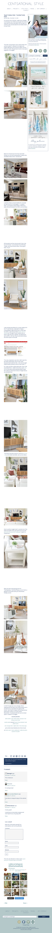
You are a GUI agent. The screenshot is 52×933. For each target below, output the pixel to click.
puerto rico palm (16, 731)
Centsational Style (26, 4)
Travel (32, 8)
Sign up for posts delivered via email (38, 62)
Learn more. (36, 45)
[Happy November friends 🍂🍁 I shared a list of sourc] (7, 876)
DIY (11, 759)
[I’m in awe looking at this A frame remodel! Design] (7, 892)
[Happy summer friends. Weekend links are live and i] (7, 884)
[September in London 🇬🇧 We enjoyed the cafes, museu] (15, 876)
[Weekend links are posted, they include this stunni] (23, 892)
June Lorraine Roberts (12, 794)
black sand (8, 730)
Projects (16, 8)
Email (6, 845)
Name (6, 841)
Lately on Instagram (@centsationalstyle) (15, 864)
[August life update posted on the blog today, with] (23, 876)
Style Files (24, 8)
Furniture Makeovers (18, 759)
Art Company (41, 8)
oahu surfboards (15, 730)
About (9, 8)
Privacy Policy (26, 925)
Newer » (25, 903)
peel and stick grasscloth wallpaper (12, 532)
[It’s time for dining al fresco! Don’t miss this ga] (15, 884)
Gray (8, 783)
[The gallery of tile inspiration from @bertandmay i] (15, 892)
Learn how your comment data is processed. (14, 859)
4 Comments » (8, 763)
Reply (6, 780)
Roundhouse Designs (27, 929)
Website (7, 850)
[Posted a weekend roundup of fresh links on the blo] (23, 884)
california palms (23, 730)
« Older (5, 903)
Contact (26, 10)
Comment (7, 828)
